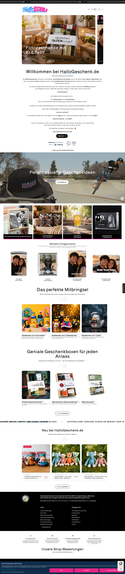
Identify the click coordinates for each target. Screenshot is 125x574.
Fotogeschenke (76, 513)
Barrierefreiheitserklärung (47, 517)
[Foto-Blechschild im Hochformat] (77, 264)
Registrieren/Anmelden (46, 524)
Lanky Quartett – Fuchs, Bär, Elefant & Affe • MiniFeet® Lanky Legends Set (63, 478)
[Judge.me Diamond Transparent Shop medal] (68, 143)
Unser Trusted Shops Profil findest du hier (62, 552)
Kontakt (74, 524)
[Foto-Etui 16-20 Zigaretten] (48, 264)
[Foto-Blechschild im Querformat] (106, 264)
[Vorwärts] (98, 59)
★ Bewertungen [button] (123, 288)
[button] (122, 198)
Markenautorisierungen (46, 515)
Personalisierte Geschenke (79, 510)
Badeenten (75, 515)
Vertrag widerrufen (46, 527)
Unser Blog (43, 513)
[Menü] (123, 562)
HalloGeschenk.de (58, 474)
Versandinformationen (46, 522)
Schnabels (26, 474)
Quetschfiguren (76, 517)
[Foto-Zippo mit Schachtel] (19, 264)
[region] (62, 265)
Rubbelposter (75, 519)
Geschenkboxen (76, 522)
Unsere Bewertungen (46, 510)
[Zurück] (27, 59)
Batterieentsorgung (45, 519)
